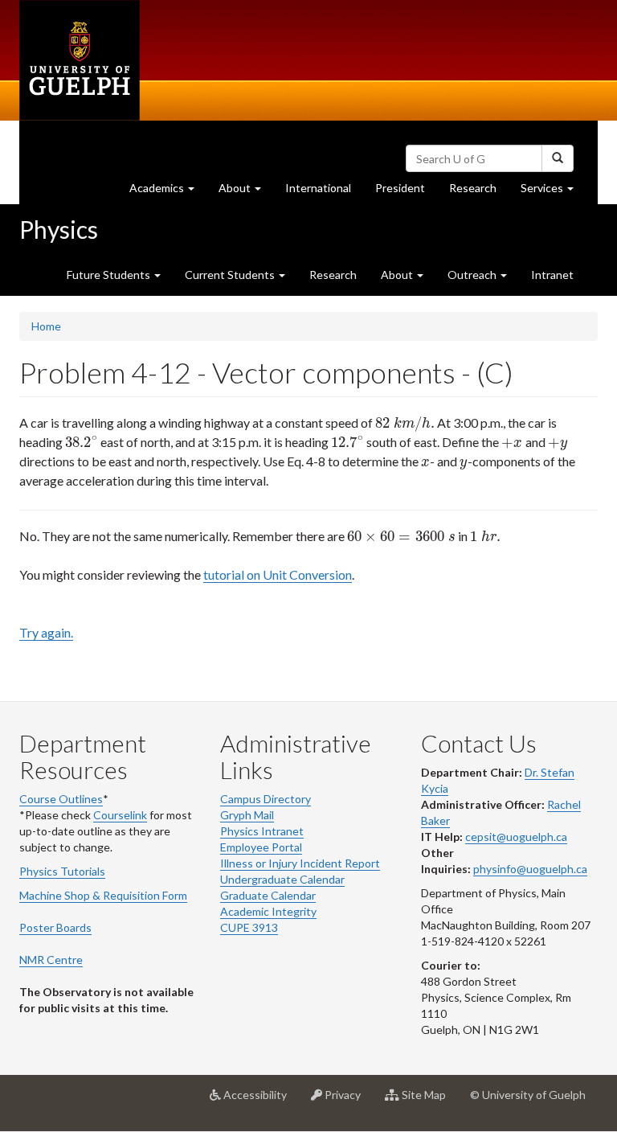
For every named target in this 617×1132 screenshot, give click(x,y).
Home (46, 326)
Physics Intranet (262, 831)
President (400, 188)
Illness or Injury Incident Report (300, 863)
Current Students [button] (231, 274)
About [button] (246, 192)
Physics (58, 229)
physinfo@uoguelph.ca (530, 869)
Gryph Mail (247, 815)
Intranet (552, 274)
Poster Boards (55, 927)
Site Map (428, 1101)
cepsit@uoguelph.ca (516, 836)
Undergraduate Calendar (282, 879)
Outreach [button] (473, 274)
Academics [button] (167, 192)
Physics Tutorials (62, 871)
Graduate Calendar (268, 895)
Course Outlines (61, 799)
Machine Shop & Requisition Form (103, 895)
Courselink (120, 815)
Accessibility (260, 1101)
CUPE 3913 (249, 927)
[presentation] (405, 422)
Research (479, 192)
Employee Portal (261, 847)
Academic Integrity (268, 911)
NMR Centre (51, 959)
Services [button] (553, 192)
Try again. (46, 632)
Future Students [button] (110, 274)
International (318, 188)
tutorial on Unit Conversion (277, 574)
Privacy (347, 1101)
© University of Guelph (528, 1094)
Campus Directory (265, 799)
